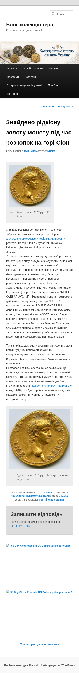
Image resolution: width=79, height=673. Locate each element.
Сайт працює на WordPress (58, 665)
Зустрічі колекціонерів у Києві (24, 85)
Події (46, 496)
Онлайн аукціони (33, 68)
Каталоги (30, 77)
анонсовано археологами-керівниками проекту (35, 238)
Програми (13, 77)
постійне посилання (51, 499)
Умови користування (33, 644)
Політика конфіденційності (21, 665)
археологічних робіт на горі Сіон (52, 385)
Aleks (51, 151)
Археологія (18, 496)
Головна (12, 68)
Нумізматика (34, 496)
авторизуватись (20, 525)
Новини (47, 492)
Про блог (53, 85)
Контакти (12, 93)
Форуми (54, 68)
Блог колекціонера (29, 24)
